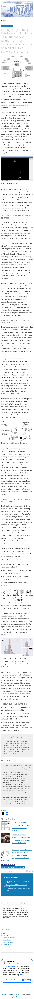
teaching (21, 867)
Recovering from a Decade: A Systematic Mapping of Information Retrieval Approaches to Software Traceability (16, 855)
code (13, 753)
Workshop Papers (8, 944)
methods (11, 903)
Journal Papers (7, 940)
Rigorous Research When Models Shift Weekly (15, 885)
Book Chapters (7, 933)
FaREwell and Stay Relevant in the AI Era (17, 881)
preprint (7, 753)
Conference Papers (8, 864)
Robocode (4, 150)
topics (4, 903)
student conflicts (14, 251)
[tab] (4, 903)
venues (18, 903)
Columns (5, 935)
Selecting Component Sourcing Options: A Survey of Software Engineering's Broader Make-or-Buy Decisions (16, 840)
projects (25, 903)
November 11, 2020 (7, 26)
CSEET (4, 867)
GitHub (13, 108)
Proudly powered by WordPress (11, 994)
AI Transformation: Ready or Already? (16, 888)
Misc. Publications (8, 942)
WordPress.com (17, 997)
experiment (12, 867)
